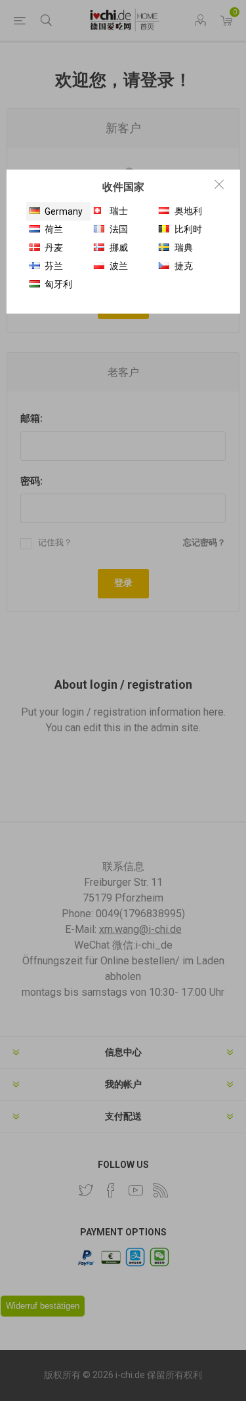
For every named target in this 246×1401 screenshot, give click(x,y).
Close (219, 184)
